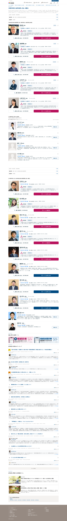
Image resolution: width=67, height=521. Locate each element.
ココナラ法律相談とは (13, 509)
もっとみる (33, 468)
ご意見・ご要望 (30, 509)
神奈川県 (19, 135)
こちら (26, 119)
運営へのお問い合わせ (13, 516)
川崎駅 (28, 145)
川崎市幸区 (23, 28)
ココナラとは (12, 513)
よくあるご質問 (12, 515)
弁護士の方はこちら (55, 0)
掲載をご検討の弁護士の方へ (33, 515)
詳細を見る (55, 126)
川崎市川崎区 (26, 184)
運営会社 (47, 509)
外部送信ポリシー (31, 513)
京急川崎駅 (28, 135)
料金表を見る (30, 49)
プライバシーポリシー (31, 512)
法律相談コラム (12, 512)
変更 (57, 14)
